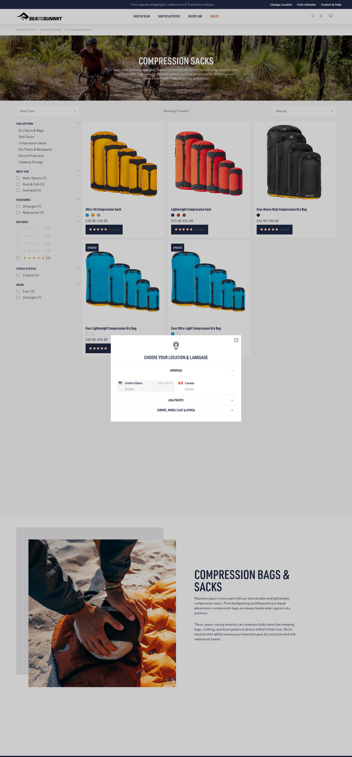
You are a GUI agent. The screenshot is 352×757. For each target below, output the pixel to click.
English (129, 388)
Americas (176, 370)
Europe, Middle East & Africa (176, 410)
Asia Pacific (176, 400)
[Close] (236, 340)
